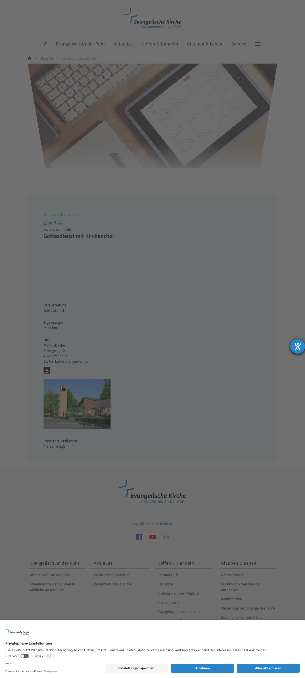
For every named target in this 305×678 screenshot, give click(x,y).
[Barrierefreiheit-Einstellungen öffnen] (297, 346)
